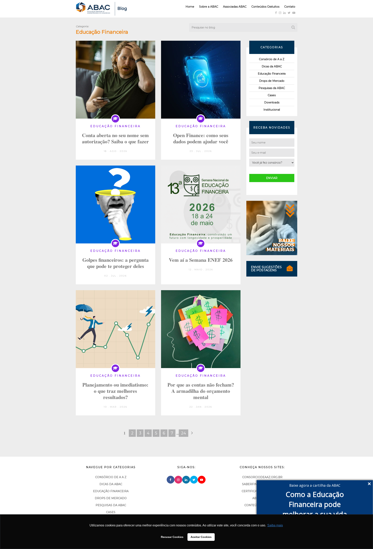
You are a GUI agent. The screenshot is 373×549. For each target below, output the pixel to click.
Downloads (271, 102)
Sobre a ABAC (208, 6)
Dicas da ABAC (272, 66)
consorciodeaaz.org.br (262, 477)
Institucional (271, 109)
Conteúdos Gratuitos (265, 6)
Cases (272, 95)
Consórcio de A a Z (271, 59)
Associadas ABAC (235, 6)
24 (183, 433)
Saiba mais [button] (275, 525)
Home (190, 6)
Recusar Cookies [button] (172, 536)
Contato (289, 6)
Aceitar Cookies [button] (201, 536)
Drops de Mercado (271, 81)
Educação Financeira (272, 73)
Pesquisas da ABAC (272, 88)
